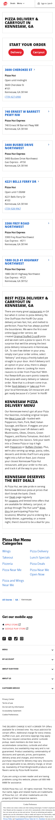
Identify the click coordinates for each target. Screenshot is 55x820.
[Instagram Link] (23, 638)
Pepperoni (16, 447)
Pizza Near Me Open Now (39, 572)
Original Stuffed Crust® (27, 336)
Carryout (39, 52)
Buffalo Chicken (33, 447)
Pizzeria (7, 564)
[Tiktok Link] (17, 638)
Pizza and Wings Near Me (13, 583)
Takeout (7, 557)
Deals (12, 3)
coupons (13, 500)
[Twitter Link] (11, 638)
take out (34, 386)
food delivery (19, 386)
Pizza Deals (37, 564)
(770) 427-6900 (13, 96)
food (14, 332)
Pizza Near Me (11, 570)
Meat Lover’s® (17, 418)
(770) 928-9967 (13, 208)
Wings (6, 551)
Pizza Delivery (39, 551)
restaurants (35, 311)
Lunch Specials (40, 557)
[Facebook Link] (5, 638)
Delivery (16, 52)
